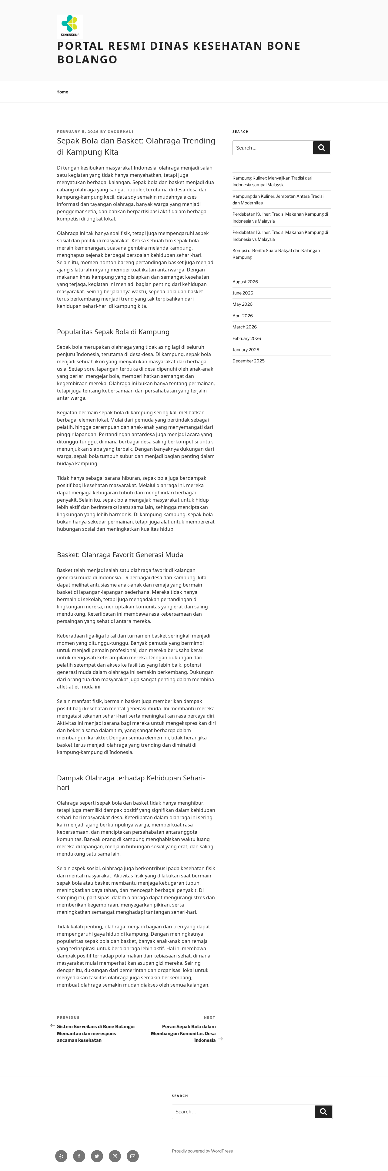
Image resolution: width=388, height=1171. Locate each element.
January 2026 (245, 349)
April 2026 (242, 315)
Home (62, 91)
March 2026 (244, 326)
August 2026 (245, 281)
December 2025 (248, 360)
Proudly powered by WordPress (202, 1150)
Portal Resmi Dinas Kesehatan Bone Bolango (179, 52)
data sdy (126, 196)
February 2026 (246, 338)
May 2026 (242, 304)
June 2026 (242, 292)
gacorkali (121, 132)
